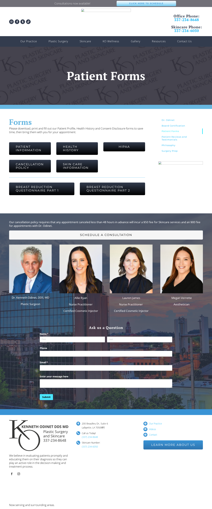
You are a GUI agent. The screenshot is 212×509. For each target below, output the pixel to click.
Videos (152, 429)
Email (48, 362)
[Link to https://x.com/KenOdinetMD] (22, 21)
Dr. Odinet (168, 120)
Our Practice (155, 423)
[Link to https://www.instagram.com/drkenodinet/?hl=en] (11, 21)
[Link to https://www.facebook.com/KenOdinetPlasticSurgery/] (17, 21)
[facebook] (11, 474)
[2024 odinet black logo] (106, 10)
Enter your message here (54, 376)
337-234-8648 (186, 19)
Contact (153, 434)
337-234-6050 (186, 30)
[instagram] (18, 474)
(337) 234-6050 (90, 446)
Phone (43, 348)
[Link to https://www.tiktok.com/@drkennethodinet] (28, 21)
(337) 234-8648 (90, 437)
